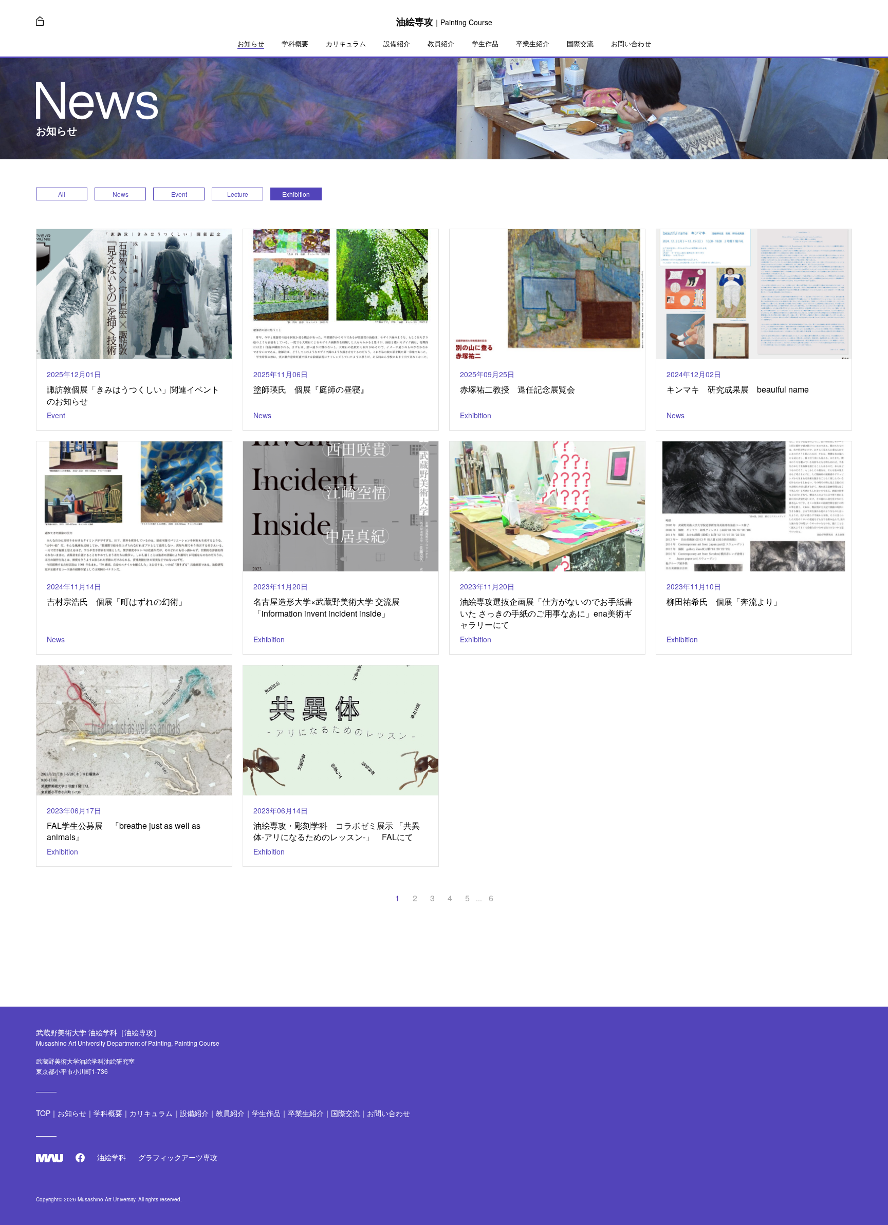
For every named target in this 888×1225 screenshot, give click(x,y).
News (120, 194)
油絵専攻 (444, 21)
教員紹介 (441, 43)
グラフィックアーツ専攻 (177, 1157)
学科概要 (295, 43)
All (61, 194)
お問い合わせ (631, 43)
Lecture (237, 194)
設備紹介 (396, 43)
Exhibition (296, 194)
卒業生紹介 (532, 43)
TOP (43, 1113)
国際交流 (580, 43)
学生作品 (485, 43)
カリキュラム (346, 43)
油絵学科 (111, 1157)
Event (179, 194)
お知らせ (250, 43)
